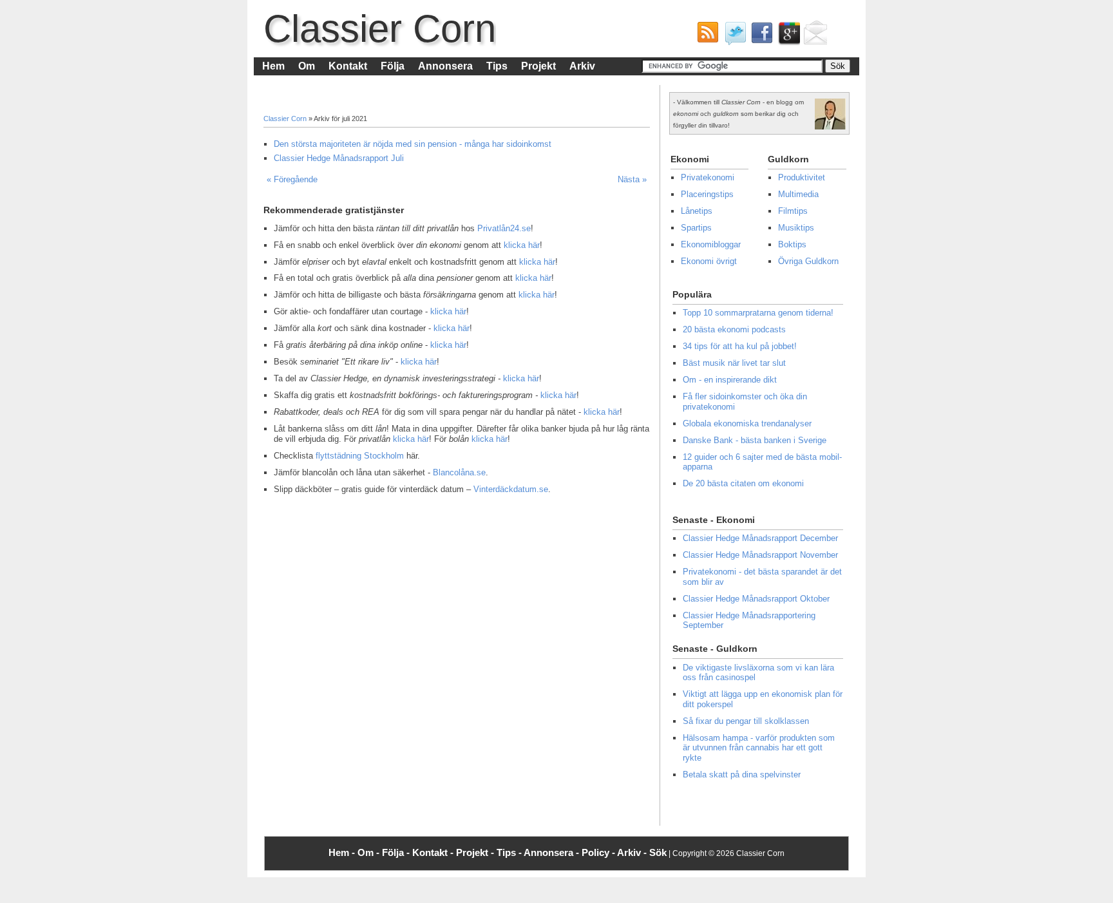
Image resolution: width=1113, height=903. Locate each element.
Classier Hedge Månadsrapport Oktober (756, 599)
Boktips (792, 244)
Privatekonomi (707, 177)
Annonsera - (553, 852)
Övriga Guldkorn (808, 261)
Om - (369, 852)
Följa (392, 66)
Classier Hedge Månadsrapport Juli (339, 158)
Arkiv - (633, 852)
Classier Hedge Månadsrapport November (760, 555)
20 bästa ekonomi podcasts (734, 329)
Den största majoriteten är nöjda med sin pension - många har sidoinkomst (412, 144)
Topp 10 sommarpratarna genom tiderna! (758, 313)
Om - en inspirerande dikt (730, 380)
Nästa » (632, 179)
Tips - (510, 852)
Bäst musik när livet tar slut (734, 363)
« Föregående (292, 179)
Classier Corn (379, 28)
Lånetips (696, 211)
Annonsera (445, 66)
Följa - (397, 852)
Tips (497, 66)
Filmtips (793, 211)
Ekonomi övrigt (709, 261)
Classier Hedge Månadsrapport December (760, 538)
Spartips (696, 228)
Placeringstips (707, 194)
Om (306, 66)
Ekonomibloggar (711, 244)
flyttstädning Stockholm (360, 456)
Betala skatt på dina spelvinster (742, 774)
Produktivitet (801, 177)
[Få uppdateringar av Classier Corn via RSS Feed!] (705, 36)
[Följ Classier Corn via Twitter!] (732, 36)
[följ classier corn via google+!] (786, 36)
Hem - (342, 852)
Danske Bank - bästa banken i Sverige (754, 440)
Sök (658, 852)
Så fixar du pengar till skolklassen (746, 721)
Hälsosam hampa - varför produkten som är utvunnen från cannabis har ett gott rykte (759, 748)
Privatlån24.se (504, 228)
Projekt (538, 66)
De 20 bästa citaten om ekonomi (743, 483)
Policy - (599, 852)
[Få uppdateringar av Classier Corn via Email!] (813, 36)
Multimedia (798, 194)
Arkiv (582, 66)
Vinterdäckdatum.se (510, 489)
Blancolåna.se (459, 472)
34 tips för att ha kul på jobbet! (740, 346)
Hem (273, 66)
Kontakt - (434, 852)
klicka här (522, 245)
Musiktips (796, 228)
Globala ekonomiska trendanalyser (747, 423)
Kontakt (347, 66)
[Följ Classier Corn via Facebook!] (759, 36)
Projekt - (476, 852)
